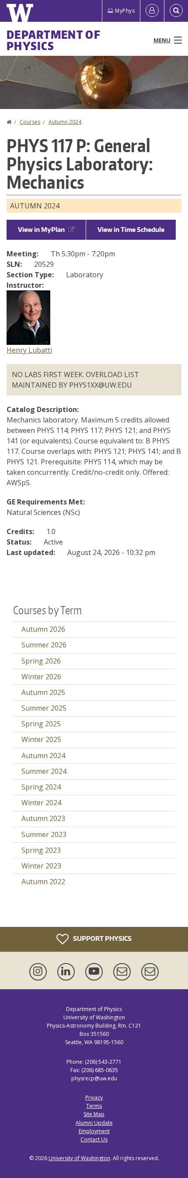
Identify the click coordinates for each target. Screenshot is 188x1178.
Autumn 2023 (43, 818)
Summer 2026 (43, 645)
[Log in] (152, 11)
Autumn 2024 (65, 122)
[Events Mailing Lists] (123, 972)
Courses (30, 122)
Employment (94, 1131)
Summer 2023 (43, 834)
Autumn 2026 (43, 629)
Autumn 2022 (43, 881)
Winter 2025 (41, 739)
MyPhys (125, 10)
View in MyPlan (41, 229)
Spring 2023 (41, 850)
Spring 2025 (41, 724)
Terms (94, 1106)
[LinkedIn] (67, 972)
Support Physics (102, 938)
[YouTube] (95, 972)
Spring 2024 (41, 787)
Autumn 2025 (43, 692)
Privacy (94, 1097)
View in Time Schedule (130, 229)
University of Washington (79, 1158)
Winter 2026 (41, 676)
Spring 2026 (41, 661)
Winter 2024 (41, 802)
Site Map (94, 1114)
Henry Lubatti (29, 350)
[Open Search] (176, 11)
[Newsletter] (150, 972)
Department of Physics (54, 40)
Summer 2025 (43, 708)
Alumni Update (94, 1123)
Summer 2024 (43, 771)
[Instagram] (39, 972)
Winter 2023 (41, 866)
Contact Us (94, 1139)
